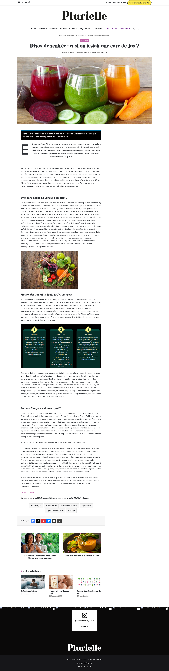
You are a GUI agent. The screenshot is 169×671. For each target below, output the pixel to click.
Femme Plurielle (38, 29)
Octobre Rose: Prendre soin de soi (89, 592)
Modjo (72, 510)
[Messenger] (48, 521)
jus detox (87, 505)
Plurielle (99, 659)
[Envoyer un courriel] (73, 52)
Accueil (108, 2)
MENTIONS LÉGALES (84, 663)
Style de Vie (85, 29)
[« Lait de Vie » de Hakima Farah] (61, 582)
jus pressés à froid (55, 510)
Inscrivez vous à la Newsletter (139, 3)
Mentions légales (119, 2)
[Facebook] (33, 521)
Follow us (85, 626)
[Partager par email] (54, 521)
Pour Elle (98, 29)
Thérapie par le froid (29, 591)
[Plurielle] (84, 15)
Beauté (52, 29)
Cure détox (52, 505)
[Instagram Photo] (14, 621)
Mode (62, 29)
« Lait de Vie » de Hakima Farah (59, 592)
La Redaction (68, 52)
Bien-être (70, 35)
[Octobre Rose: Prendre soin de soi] (89, 582)
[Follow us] (84, 616)
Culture (72, 29)
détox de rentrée (70, 505)
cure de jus (36, 505)
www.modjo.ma (27, 492)
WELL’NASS (112, 29)
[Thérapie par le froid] (33, 582)
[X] (38, 521)
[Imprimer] (59, 521)
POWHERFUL (125, 29)
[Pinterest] (43, 521)
